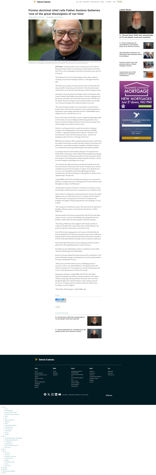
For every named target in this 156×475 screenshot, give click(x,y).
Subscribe (119, 1)
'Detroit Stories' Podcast (10, 425)
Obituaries (37, 383)
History (7, 432)
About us (92, 371)
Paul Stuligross (75, 384)
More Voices (74, 386)
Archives (92, 374)
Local (77, 1)
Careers (91, 382)
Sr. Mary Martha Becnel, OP (77, 378)
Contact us (92, 373)
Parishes (92, 380)
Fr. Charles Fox (8, 442)
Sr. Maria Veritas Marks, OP (77, 375)
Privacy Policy (84, 394)
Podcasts (55, 373)
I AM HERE (8, 431)
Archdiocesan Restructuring (12, 414)
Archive (4, 473)
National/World (86, 1)
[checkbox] (136, 133)
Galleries (55, 374)
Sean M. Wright (75, 382)
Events (80, 1)
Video (54, 371)
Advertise (110, 373)
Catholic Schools (39, 378)
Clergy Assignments (40, 382)
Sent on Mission (8, 429)
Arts (36, 380)
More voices (8, 447)
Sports (36, 376)
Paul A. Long (74, 381)
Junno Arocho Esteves (36, 17)
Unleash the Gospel (9, 462)
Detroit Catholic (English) (8, 471)
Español (102, 1)
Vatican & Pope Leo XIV (95, 1)
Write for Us (111, 374)
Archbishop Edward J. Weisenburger (76, 372)
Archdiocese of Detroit (95, 376)
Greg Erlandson (8, 443)
